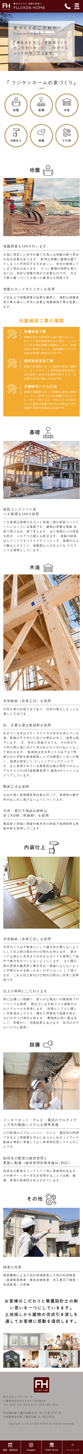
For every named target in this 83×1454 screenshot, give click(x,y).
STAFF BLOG (51, 1450)
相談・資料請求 (10, 1450)
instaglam (31, 1450)
